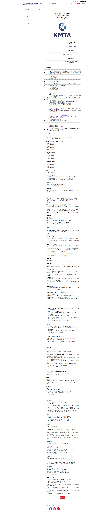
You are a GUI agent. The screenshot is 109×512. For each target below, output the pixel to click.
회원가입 (81, 1)
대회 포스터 (26, 16)
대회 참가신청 (26, 19)
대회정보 (78, 3)
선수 (72, 3)
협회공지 (84, 3)
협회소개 (42, 3)
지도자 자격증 (66, 3)
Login (84, 1)
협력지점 (54, 3)
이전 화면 (62, 497)
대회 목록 (25, 13)
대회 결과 (25, 26)
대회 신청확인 (26, 23)
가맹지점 (48, 3)
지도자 (59, 3)
